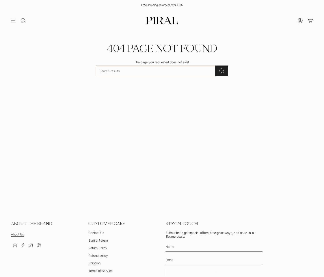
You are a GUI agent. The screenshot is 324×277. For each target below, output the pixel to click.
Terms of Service (100, 271)
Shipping (94, 263)
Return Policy (97, 248)
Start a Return (98, 240)
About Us (17, 234)
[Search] (221, 71)
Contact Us (96, 233)
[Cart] (310, 20)
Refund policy (98, 255)
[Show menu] (13, 20)
